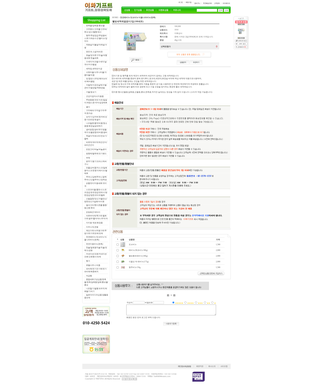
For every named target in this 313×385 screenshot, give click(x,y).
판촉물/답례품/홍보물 (95, 25)
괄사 (88, 107)
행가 (88, 261)
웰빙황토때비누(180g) (138, 256)
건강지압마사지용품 (95, 96)
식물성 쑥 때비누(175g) (139, 261)
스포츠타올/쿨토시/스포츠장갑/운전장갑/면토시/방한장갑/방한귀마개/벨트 (95, 192)
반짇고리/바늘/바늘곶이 (96, 149)
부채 (88, 158)
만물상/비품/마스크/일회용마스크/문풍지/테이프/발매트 (95, 170)
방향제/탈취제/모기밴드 (96, 153)
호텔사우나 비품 (93, 265)
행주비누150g (135, 267)
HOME (115, 17)
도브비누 (133, 244)
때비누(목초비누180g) (138, 250)
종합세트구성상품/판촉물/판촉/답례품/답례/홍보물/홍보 (96, 282)
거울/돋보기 (91, 92)
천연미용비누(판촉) (94, 244)
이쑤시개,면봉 (92, 227)
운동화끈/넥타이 (93, 212)
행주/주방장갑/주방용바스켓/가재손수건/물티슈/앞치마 (95, 38)
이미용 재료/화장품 (94, 223)
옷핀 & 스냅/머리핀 (94, 52)
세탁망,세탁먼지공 (94, 69)
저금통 (89, 276)
